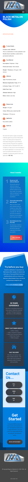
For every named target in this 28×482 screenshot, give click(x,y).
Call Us (13, 384)
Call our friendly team (14, 284)
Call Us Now (16, 237)
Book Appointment (14, 442)
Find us (14, 399)
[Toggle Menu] (23, 12)
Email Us (14, 392)
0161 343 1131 (14, 478)
